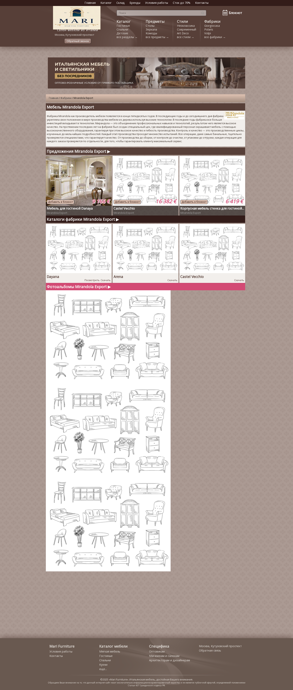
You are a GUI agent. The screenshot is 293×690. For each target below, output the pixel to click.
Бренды (135, 3)
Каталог (106, 3)
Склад (120, 3)
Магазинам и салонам (164, 656)
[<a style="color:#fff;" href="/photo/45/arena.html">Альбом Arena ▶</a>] (109, 383)
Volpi (207, 33)
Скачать (106, 280)
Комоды (151, 33)
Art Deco (183, 33)
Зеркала (151, 29)
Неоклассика (186, 26)
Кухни (103, 664)
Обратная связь (210, 650)
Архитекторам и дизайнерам (169, 660)
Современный (186, 29)
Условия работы (156, 3)
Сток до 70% (181, 3)
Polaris (208, 29)
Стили (182, 21)
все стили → (185, 37)
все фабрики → (215, 37)
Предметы (155, 21)
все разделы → (127, 37)
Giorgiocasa (212, 26)
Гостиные (123, 26)
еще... (103, 669)
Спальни (122, 29)
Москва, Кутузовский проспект (220, 646)
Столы (150, 26)
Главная (90, 3)
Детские (122, 33)
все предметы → (157, 37)
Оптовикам (157, 651)
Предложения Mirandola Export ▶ (78, 151)
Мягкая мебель (109, 651)
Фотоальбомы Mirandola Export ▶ (79, 286)
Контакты (201, 3)
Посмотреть (92, 280)
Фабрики (212, 21)
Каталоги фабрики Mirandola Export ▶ (83, 219)
